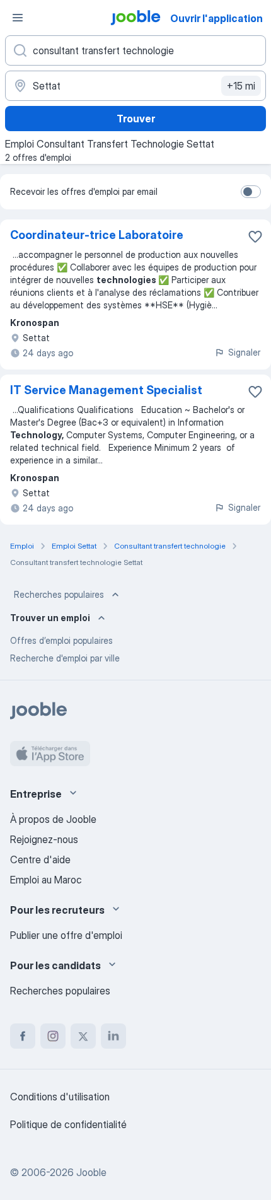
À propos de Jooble (53, 819)
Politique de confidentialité (68, 1124)
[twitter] (83, 1036)
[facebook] (22, 1036)
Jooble (91, 1172)
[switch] (251, 191)
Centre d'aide (40, 859)
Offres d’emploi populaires (61, 640)
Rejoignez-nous (44, 839)
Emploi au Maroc (46, 879)
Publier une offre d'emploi (66, 935)
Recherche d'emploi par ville (65, 658)
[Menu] (17, 17)
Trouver (136, 118)
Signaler (244, 352)
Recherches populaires (59, 594)
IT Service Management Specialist (106, 390)
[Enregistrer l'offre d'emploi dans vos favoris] (255, 236)
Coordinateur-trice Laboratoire (96, 235)
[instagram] (53, 1036)
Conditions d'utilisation (60, 1096)
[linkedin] (113, 1036)
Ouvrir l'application (216, 18)
